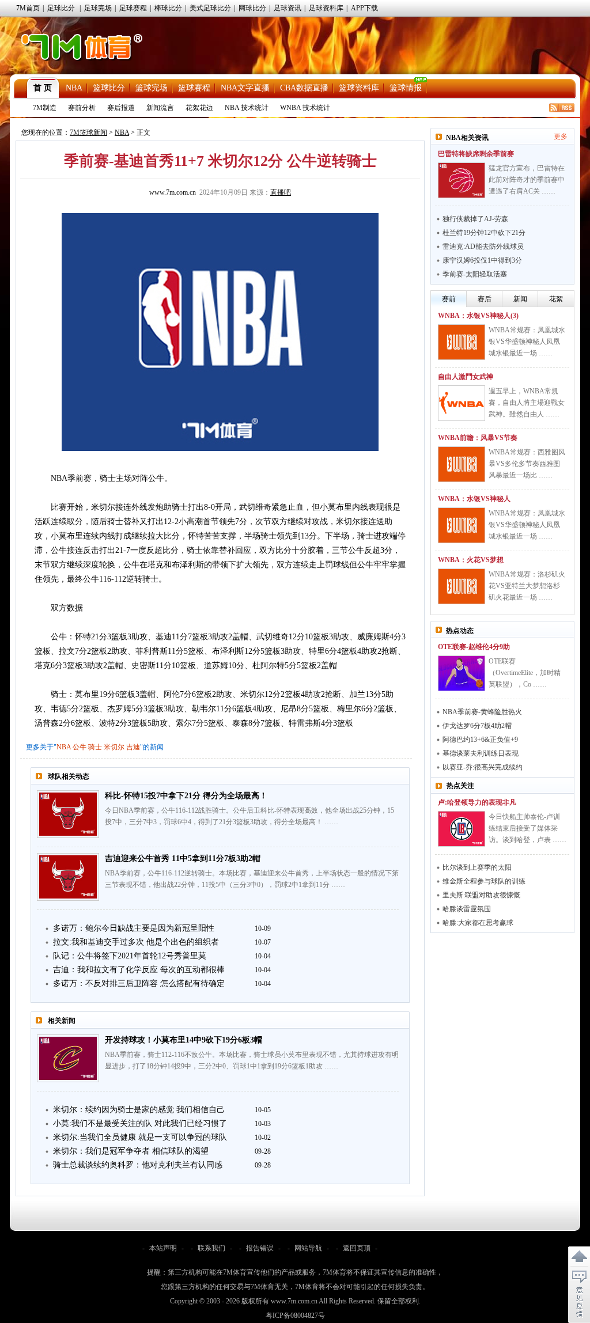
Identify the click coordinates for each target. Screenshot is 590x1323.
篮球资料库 (359, 88)
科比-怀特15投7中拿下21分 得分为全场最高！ (186, 795)
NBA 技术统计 (246, 108)
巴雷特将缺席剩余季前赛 (476, 154)
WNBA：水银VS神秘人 (474, 499)
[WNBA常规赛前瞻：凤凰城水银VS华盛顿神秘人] (461, 525)
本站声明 (163, 1248)
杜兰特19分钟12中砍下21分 (483, 233)
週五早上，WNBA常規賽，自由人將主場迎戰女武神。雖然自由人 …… (527, 402)
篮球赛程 (194, 88)
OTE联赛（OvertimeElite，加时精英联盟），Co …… (525, 672)
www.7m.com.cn (172, 192)
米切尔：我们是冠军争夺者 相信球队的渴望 (131, 1151)
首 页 (42, 88)
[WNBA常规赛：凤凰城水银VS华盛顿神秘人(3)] (461, 342)
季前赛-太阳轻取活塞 (474, 274)
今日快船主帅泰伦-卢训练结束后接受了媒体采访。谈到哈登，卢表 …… (527, 828)
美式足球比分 (210, 8)
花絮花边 (199, 108)
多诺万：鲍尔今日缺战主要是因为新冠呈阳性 (133, 928)
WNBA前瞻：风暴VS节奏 (477, 438)
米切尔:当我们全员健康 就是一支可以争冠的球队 (140, 1137)
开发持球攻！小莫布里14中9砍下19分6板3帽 (183, 1040)
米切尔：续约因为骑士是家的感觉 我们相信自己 (139, 1109)
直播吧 (280, 192)
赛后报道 (121, 108)
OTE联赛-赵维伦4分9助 (474, 647)
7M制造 (44, 108)
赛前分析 (82, 108)
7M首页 (28, 8)
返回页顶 (356, 1248)
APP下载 (364, 8)
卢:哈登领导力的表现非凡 (477, 802)
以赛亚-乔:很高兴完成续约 (482, 767)
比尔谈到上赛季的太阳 (477, 867)
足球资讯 (287, 8)
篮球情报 (405, 88)
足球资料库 (326, 8)
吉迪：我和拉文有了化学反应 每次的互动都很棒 (139, 969)
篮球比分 (109, 88)
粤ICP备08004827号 (295, 1315)
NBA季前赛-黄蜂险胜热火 (482, 712)
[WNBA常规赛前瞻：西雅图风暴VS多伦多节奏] (461, 464)
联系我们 (211, 1248)
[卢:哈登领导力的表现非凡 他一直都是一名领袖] (461, 829)
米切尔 (114, 747)
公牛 (79, 747)
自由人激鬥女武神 (465, 377)
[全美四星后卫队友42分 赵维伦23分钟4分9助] (461, 673)
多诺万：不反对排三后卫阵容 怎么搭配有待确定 (139, 983)
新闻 (520, 299)
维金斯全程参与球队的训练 (483, 881)
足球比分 (61, 8)
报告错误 (260, 1248)
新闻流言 (160, 108)
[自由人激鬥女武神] (461, 403)
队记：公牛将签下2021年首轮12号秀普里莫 (129, 956)
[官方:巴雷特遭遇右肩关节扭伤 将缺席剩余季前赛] (461, 180)
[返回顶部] (579, 1256)
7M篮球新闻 (88, 132)
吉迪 (133, 747)
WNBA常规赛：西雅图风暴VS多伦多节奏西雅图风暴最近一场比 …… (527, 463)
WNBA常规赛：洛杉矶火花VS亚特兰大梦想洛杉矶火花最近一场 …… (527, 585)
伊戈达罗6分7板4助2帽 (477, 726)
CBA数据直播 (304, 88)
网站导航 (308, 1248)
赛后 (484, 299)
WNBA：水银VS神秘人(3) (478, 316)
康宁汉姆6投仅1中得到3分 (482, 260)
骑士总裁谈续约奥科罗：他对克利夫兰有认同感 (137, 1165)
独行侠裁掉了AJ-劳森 (475, 219)
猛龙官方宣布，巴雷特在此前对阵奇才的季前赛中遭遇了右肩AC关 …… (527, 179)
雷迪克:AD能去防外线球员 (483, 246)
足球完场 (98, 8)
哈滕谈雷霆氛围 (466, 909)
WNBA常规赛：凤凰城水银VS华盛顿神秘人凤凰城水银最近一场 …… (527, 341)
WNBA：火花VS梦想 (471, 560)
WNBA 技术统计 (305, 108)
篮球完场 (151, 88)
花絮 (556, 299)
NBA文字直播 (245, 88)
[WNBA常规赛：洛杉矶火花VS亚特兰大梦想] (461, 586)
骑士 (95, 747)
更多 (561, 136)
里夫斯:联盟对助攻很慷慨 (481, 895)
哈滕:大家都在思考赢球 (477, 923)
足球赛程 (133, 8)
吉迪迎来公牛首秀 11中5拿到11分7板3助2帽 (182, 858)
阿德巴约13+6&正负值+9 (480, 740)
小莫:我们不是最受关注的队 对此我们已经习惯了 (140, 1123)
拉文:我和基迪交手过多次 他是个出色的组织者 (136, 942)
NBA (74, 88)
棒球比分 (168, 8)
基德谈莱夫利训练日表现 (480, 753)
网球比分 (252, 8)
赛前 (449, 299)
